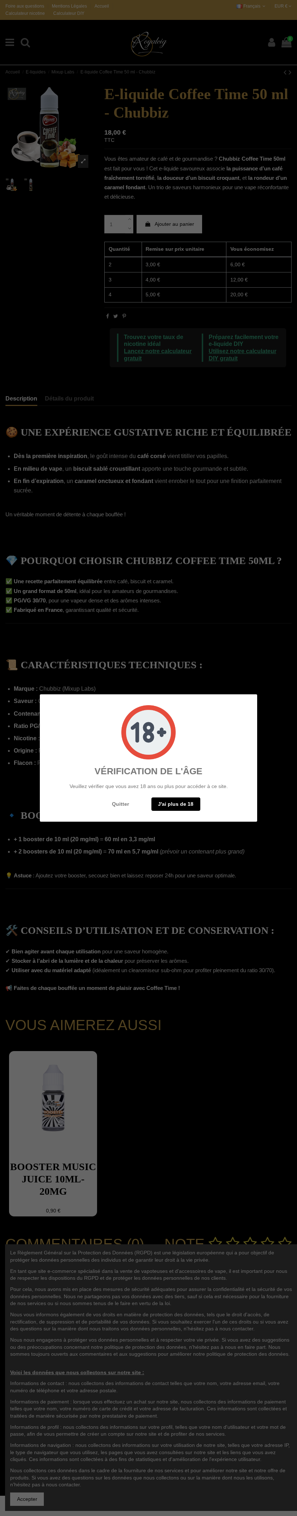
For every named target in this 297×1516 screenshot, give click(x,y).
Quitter (120, 804)
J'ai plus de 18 (175, 804)
